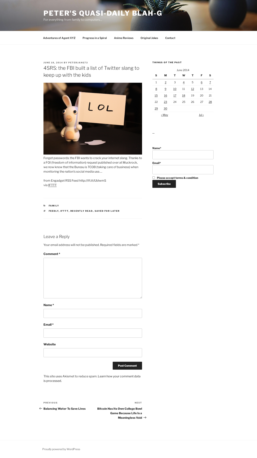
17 (174, 95)
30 (165, 108)
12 (192, 88)
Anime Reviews (123, 37)
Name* (156, 148)
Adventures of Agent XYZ (59, 37)
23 (165, 101)
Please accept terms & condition (177, 177)
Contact (170, 37)
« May (164, 114)
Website (49, 344)
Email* (156, 163)
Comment (51, 254)
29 (156, 108)
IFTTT (52, 185)
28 (210, 101)
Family (54, 205)
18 (183, 95)
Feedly (54, 211)
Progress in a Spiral (95, 37)
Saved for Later (107, 211)
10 (174, 88)
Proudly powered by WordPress (61, 449)
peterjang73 (78, 62)
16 (165, 95)
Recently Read (81, 211)
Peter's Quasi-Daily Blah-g (102, 13)
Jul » (201, 114)
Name (48, 305)
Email (48, 324)
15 (156, 95)
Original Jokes (149, 37)
